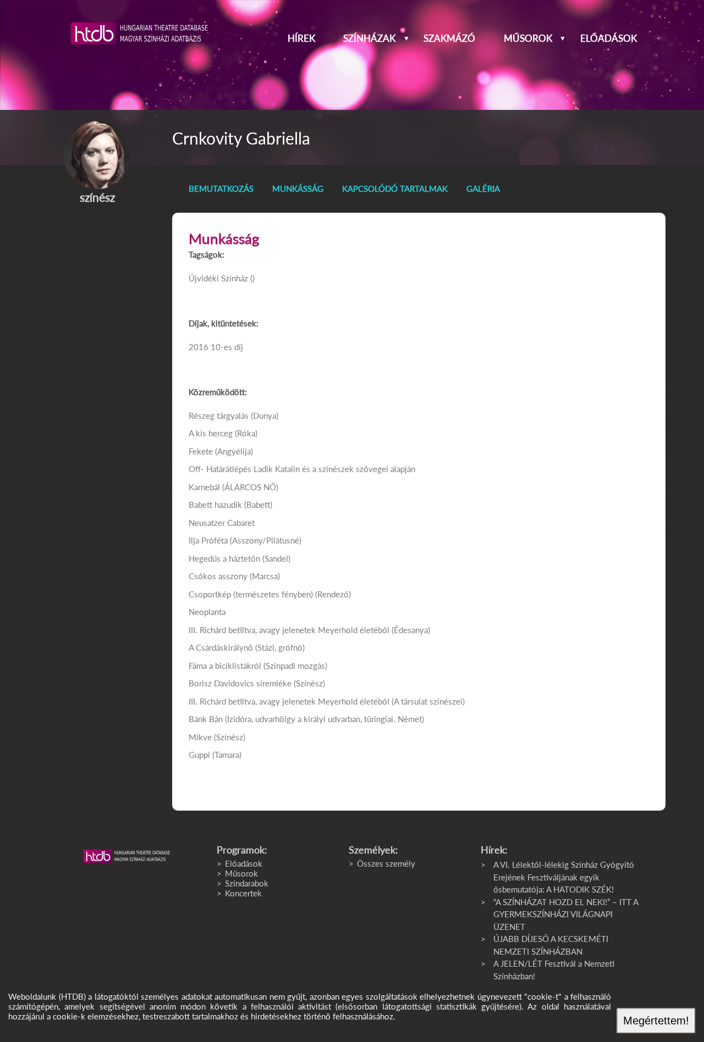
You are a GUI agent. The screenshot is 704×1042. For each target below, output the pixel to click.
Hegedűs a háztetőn (224, 558)
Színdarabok (246, 883)
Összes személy (386, 863)
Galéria (483, 188)
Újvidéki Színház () (222, 278)
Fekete (201, 451)
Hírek (301, 38)
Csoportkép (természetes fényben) (251, 594)
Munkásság (297, 188)
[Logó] (126, 856)
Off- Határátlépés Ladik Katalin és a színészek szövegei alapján (302, 469)
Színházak (369, 38)
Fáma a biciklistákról (225, 665)
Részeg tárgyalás (219, 415)
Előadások (608, 38)
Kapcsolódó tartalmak (395, 188)
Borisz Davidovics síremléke (241, 683)
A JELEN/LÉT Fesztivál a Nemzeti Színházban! (553, 969)
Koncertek (243, 893)
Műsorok (528, 38)
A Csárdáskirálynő (221, 647)
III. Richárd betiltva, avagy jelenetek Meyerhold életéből (289, 630)
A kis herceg (211, 433)
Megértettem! (656, 1021)
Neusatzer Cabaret (222, 523)
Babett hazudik (215, 504)
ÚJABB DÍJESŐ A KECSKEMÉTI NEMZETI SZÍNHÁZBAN (550, 945)
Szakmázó (449, 38)
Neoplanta (207, 612)
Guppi (199, 755)
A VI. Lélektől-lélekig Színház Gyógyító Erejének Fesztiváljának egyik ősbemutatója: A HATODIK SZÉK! (563, 877)
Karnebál (204, 487)
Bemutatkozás (221, 188)
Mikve (200, 737)
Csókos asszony (218, 576)
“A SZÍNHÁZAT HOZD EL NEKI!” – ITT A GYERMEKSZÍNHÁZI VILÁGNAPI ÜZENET (565, 914)
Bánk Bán (206, 719)
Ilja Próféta (208, 540)
